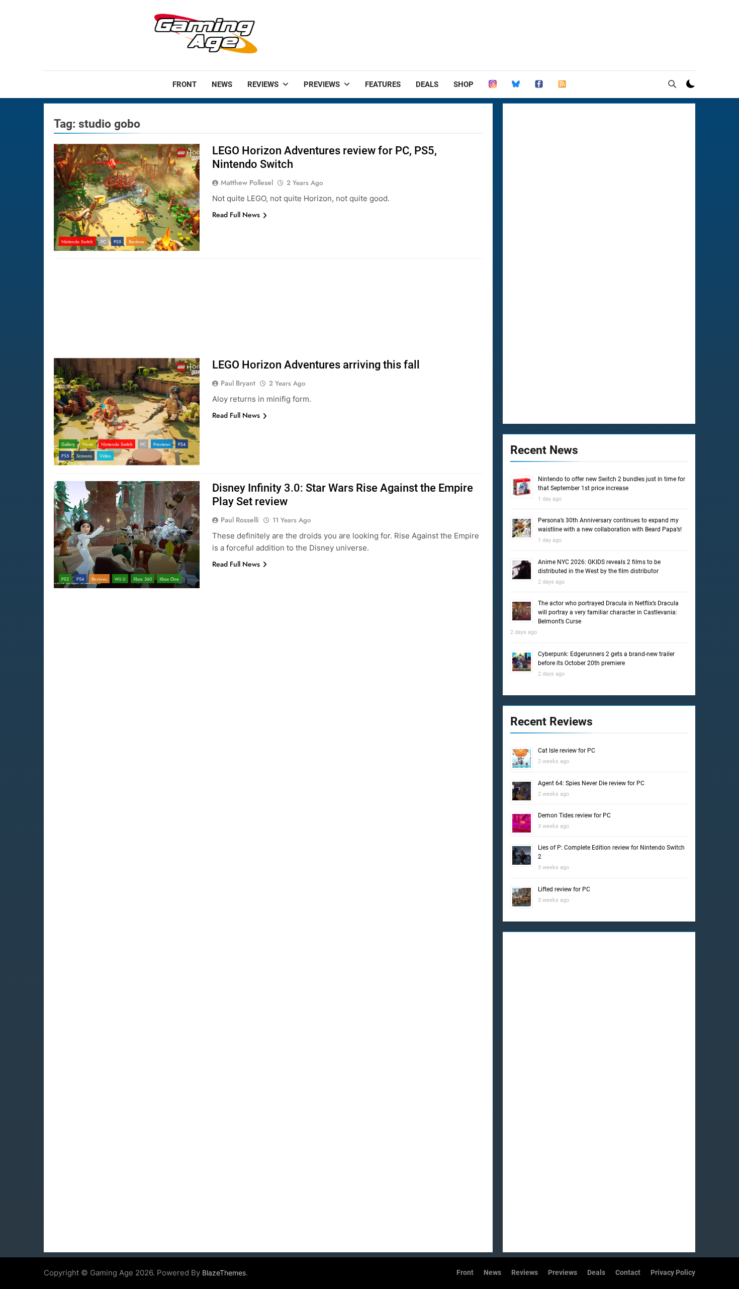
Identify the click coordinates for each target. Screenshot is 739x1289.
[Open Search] (672, 84)
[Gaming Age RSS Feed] (562, 84)
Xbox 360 (142, 579)
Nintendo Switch (77, 241)
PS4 (182, 444)
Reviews (263, 84)
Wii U (120, 579)
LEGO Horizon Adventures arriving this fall (316, 364)
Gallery (68, 444)
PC (103, 241)
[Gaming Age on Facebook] (538, 84)
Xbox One (169, 579)
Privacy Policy (673, 1272)
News (222, 84)
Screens (84, 455)
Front (184, 84)
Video (105, 455)
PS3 (65, 579)
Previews (322, 84)
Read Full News (236, 215)
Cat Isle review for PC (566, 750)
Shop (463, 84)
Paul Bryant (238, 383)
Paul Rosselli (240, 520)
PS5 (117, 241)
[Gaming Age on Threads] (492, 84)
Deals (427, 84)
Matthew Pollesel (247, 182)
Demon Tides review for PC (574, 815)
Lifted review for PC (564, 889)
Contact (627, 1272)
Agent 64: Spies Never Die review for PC (591, 783)
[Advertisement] (512, 32)
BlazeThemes (224, 1272)
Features (383, 84)
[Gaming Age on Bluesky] (515, 84)
